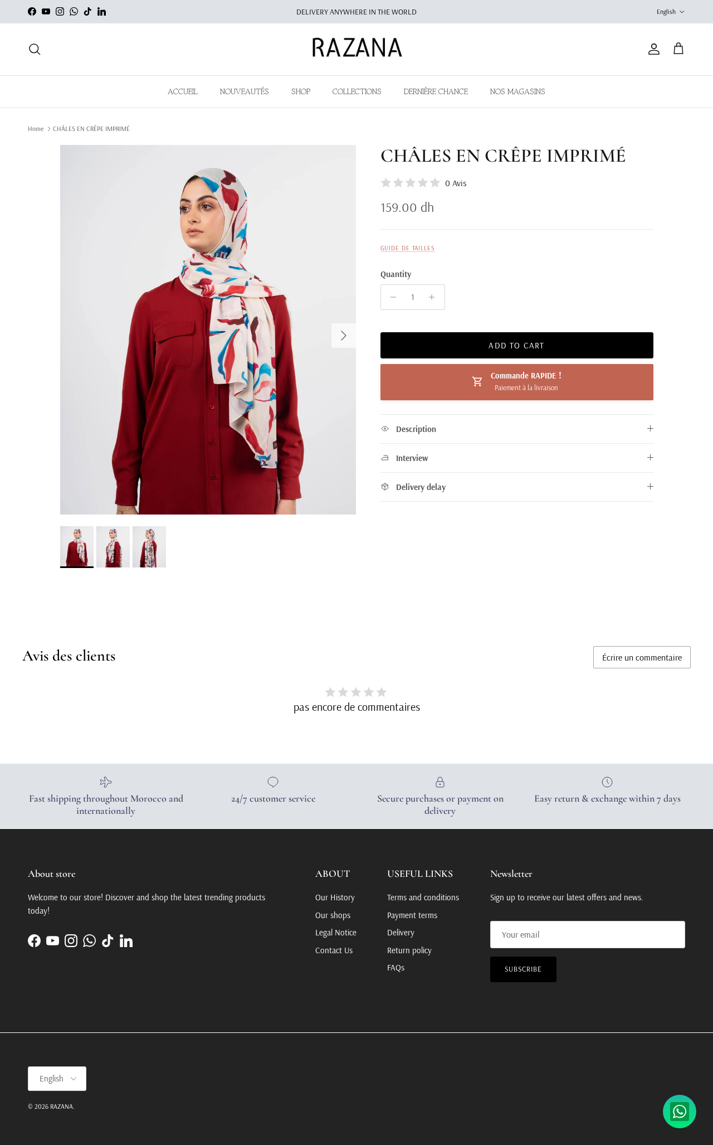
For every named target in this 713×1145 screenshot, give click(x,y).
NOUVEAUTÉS (244, 91)
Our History (335, 897)
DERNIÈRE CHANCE (436, 91)
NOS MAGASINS (517, 91)
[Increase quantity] (435, 297)
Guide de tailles (407, 248)
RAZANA (61, 1106)
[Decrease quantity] (391, 297)
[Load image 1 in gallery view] (208, 330)
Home (35, 128)
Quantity (395, 274)
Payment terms (412, 915)
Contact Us (334, 950)
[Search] (34, 49)
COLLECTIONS (357, 91)
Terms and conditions (423, 897)
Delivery (400, 932)
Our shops (332, 915)
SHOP (300, 91)
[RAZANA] (357, 49)
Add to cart (516, 345)
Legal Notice (335, 932)
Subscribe (523, 968)
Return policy (409, 950)
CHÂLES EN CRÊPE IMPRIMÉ (91, 128)
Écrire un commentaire (642, 657)
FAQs (395, 967)
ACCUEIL (183, 91)
